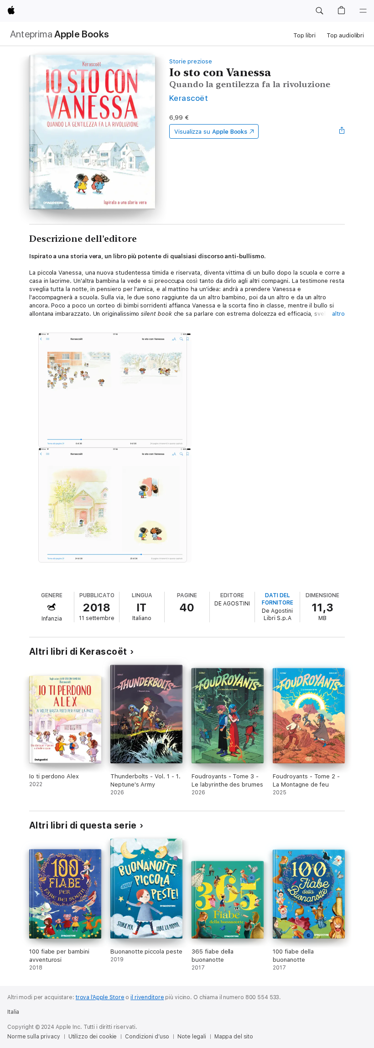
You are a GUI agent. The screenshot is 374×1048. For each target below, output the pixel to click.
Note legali (191, 1036)
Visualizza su (210, 131)
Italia (13, 1012)
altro (338, 313)
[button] (319, 11)
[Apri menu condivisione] (342, 131)
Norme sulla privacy (33, 1036)
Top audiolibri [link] (345, 35)
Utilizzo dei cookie (92, 1036)
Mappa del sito (233, 1036)
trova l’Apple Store (100, 997)
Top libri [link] (304, 35)
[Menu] (363, 11)
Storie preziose (190, 61)
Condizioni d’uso (147, 1036)
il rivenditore (147, 997)
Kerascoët (188, 98)
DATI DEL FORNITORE (277, 599)
